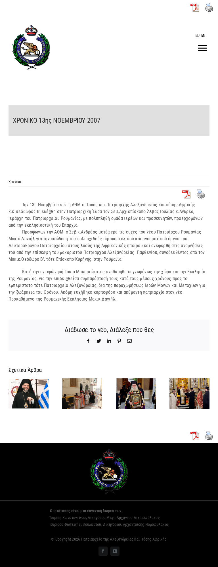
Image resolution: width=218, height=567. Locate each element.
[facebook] (103, 551)
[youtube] (115, 551)
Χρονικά (15, 182)
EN (203, 35)
